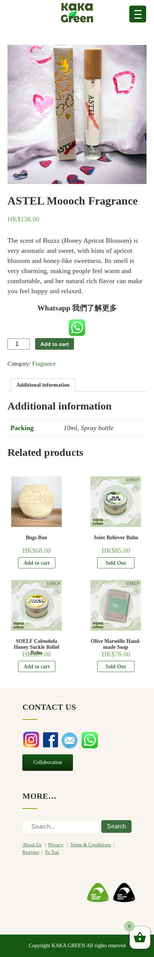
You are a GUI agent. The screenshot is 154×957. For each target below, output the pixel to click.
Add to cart (54, 344)
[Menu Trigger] (137, 14)
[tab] (43, 385)
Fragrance (44, 364)
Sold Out (115, 563)
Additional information (43, 385)
